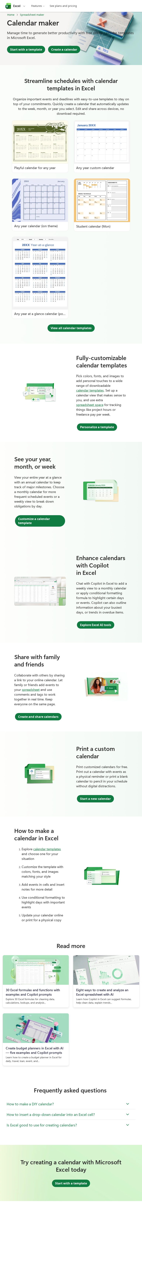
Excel (17, 6)
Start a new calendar (95, 799)
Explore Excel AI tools (95, 625)
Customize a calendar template (34, 521)
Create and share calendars (38, 717)
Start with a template (26, 49)
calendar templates (90, 390)
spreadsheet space (89, 405)
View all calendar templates (71, 328)
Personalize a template (97, 427)
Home (10, 14)
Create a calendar (64, 49)
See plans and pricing (63, 6)
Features (36, 6)
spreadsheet (31, 689)
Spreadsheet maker (32, 14)
